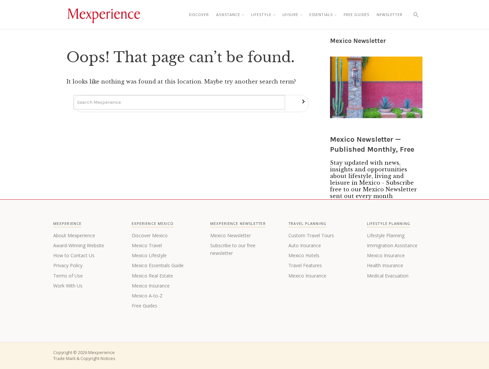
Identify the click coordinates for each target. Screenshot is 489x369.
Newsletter (390, 14)
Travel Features (305, 265)
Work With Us (67, 285)
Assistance (228, 14)
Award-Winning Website (78, 245)
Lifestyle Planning (386, 235)
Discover (199, 14)
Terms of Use (68, 276)
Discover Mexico (150, 235)
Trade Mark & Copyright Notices (84, 358)
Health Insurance (385, 265)
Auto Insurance (304, 245)
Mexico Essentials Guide (158, 265)
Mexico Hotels (303, 255)
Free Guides (357, 14)
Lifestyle (261, 14)
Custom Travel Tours (311, 235)
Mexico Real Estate (152, 276)
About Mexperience (74, 235)
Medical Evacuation (387, 276)
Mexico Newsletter (230, 235)
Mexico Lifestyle (149, 255)
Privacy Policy (67, 265)
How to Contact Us (73, 255)
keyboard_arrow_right (303, 101)
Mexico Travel (147, 245)
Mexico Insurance (151, 285)
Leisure (290, 14)
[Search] (415, 14)
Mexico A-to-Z (147, 295)
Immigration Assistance (392, 245)
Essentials (321, 14)
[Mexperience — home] (104, 14)
